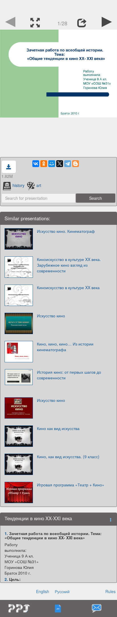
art (38, 185)
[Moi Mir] (51, 163)
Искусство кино (51, 315)
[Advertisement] (58, 7)
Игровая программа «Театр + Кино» (70, 485)
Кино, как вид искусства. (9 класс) (68, 456)
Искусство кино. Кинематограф (66, 231)
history (18, 185)
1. (6, 533)
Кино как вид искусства (58, 428)
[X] (59, 163)
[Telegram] (67, 163)
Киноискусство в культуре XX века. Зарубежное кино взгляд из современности (69, 264)
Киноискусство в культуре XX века (68, 287)
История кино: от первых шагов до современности (69, 375)
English (42, 591)
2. (6, 579)
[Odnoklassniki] (43, 163)
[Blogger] (75, 163)
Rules (110, 591)
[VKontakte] (35, 163)
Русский (62, 591)
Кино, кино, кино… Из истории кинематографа (65, 346)
